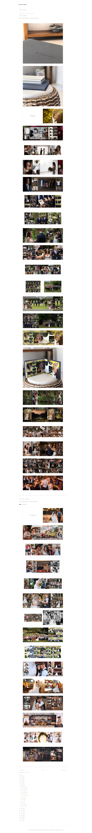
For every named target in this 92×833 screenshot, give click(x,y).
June (23, 799)
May (23, 801)
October (23, 790)
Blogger (61, 829)
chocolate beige (22, 4)
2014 (22, 815)
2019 (22, 785)
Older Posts (63, 770)
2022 (22, 780)
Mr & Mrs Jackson (24, 499)
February (24, 804)
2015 (22, 813)
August (23, 797)
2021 (22, 782)
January (23, 806)
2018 (22, 808)
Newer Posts (22, 770)
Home (43, 770)
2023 (22, 778)
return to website (22, 9)
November (24, 788)
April (23, 802)
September (24, 792)
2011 (22, 820)
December (24, 787)
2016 (22, 811)
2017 (22, 810)
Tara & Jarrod (23, 15)
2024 (22, 777)
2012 (22, 818)
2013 (22, 816)
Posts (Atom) (27, 772)
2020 (22, 783)
